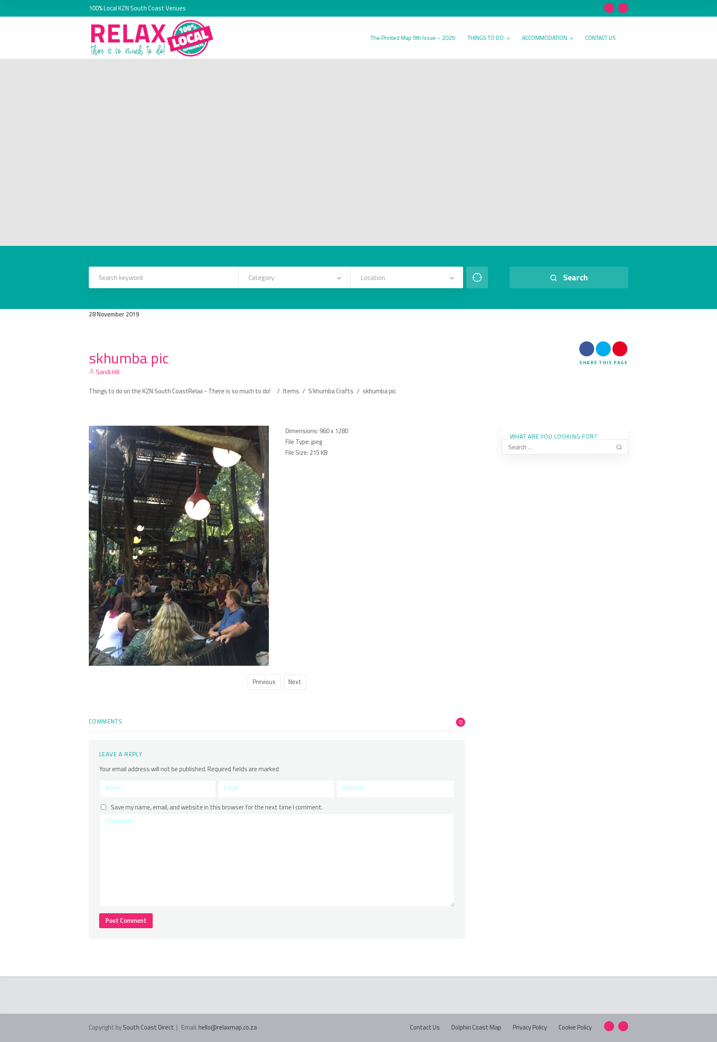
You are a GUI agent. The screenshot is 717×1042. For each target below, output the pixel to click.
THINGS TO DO (486, 38)
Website (353, 787)
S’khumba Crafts (331, 391)
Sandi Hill (107, 372)
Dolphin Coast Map (476, 1027)
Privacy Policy (530, 1027)
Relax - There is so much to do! (229, 391)
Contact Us (425, 1027)
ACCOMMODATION (544, 38)
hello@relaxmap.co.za (227, 1027)
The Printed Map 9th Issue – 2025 (413, 38)
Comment (120, 821)
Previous (264, 681)
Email (231, 787)
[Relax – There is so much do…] (152, 38)
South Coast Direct (148, 1027)
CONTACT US (600, 38)
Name (113, 787)
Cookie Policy (575, 1027)
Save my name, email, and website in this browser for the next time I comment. (217, 807)
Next (294, 681)
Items (291, 391)
